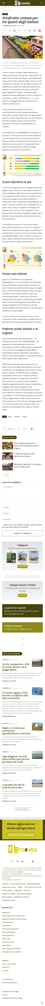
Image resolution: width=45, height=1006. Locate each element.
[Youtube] (33, 861)
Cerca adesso (22, 595)
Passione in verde (8, 942)
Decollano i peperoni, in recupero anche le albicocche (27, 465)
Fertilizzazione (7, 890)
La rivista (5, 970)
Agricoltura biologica (24, 894)
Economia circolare (9, 900)
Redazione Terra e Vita (10, 25)
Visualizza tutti (22, 566)
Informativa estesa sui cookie (12, 998)
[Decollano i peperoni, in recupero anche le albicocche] (7, 466)
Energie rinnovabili (9, 894)
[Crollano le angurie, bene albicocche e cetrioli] (7, 456)
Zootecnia (26, 890)
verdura (24, 416)
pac (22, 610)
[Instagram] (17, 861)
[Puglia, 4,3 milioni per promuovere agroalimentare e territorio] (37, 727)
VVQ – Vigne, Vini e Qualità (11, 948)
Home (4, 11)
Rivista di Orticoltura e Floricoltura (14, 919)
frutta (9, 416)
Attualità (10, 11)
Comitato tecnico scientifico (11, 952)
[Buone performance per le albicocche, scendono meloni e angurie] (7, 446)
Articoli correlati (9, 437)
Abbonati (5, 961)
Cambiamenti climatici (21, 897)
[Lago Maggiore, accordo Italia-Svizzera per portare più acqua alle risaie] (37, 755)
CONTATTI (6, 967)
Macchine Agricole (8, 932)
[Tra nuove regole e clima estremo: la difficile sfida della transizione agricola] (37, 691)
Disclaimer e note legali (10, 991)
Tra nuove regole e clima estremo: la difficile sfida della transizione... (15, 695)
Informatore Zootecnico (10, 929)
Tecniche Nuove (7, 979)
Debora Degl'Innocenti (10, 716)
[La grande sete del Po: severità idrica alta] (37, 784)
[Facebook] (12, 861)
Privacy (4, 995)
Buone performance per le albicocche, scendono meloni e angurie (26, 446)
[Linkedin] (22, 861)
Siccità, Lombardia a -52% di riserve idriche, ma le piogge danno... (15, 667)
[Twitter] (27, 860)
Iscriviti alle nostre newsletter (21, 835)
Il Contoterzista (7, 922)
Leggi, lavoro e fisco (9, 887)
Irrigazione (18, 890)
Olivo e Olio (6, 939)
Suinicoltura (6, 945)
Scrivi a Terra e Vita (9, 964)
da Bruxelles (6, 688)
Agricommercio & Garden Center (13, 916)
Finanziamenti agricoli (17, 884)
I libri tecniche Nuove (9, 983)
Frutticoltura (6, 926)
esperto (22, 627)
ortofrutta (17, 416)
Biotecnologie (7, 897)
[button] (42, 3)
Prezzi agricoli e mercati (32, 887)
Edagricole (6, 912)
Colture (20, 887)
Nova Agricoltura (8, 935)
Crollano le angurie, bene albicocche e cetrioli (24, 454)
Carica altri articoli (21, 809)
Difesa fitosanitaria (33, 884)
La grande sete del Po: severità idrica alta (13, 786)
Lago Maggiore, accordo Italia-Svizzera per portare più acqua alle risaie (15, 759)
